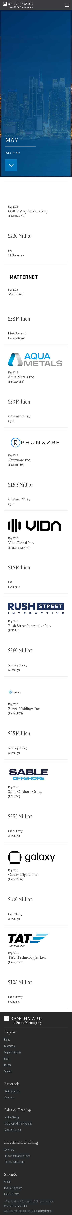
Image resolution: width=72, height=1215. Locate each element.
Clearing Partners (13, 1129)
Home (7, 1039)
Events (7, 1064)
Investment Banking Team (17, 1155)
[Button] (11, 165)
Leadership (9, 1045)
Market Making (12, 1117)
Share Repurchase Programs (18, 1123)
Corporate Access (12, 1052)
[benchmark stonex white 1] (18, 5)
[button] (67, 5)
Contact (8, 1071)
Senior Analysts (12, 1091)
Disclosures (46, 1210)
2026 (15, 206)
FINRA (16, 1206)
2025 (15, 787)
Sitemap (36, 1210)
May (10, 206)
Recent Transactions (14, 1161)
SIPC (25, 1206)
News (7, 1058)
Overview (9, 1097)
